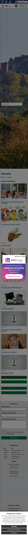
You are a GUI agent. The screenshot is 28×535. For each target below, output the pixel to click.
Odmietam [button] (14, 533)
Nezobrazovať (19, 256)
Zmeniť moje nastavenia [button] (14, 529)
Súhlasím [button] (14, 526)
